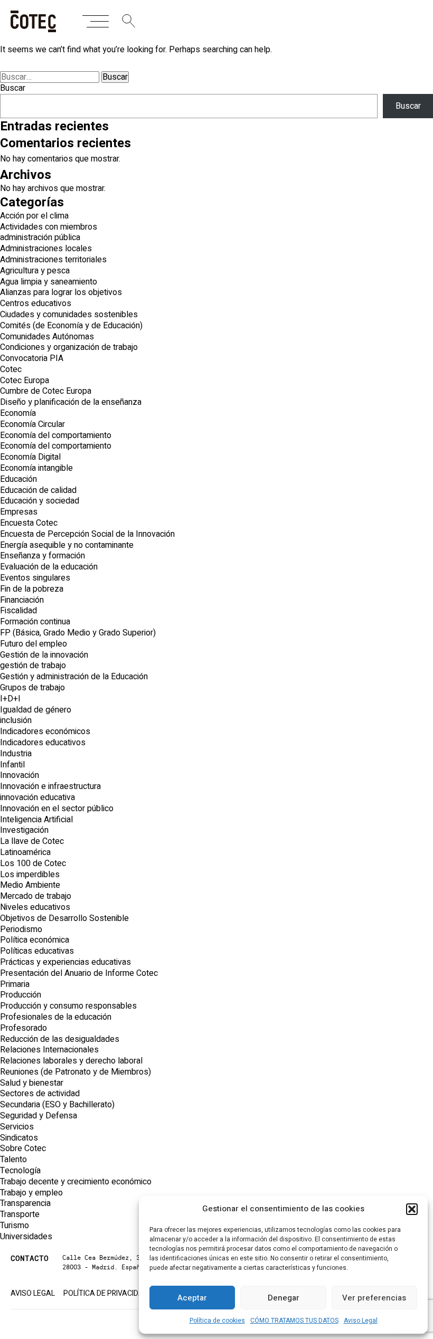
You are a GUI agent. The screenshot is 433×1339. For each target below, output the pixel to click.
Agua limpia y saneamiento (48, 282)
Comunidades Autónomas (47, 336)
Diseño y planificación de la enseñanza (71, 402)
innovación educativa (37, 797)
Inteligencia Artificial (36, 819)
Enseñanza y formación (42, 555)
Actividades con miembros (48, 227)
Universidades (26, 1236)
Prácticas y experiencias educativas (65, 962)
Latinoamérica (25, 852)
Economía (18, 413)
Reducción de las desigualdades (59, 1039)
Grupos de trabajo (32, 687)
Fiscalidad (18, 610)
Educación (18, 479)
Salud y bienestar (31, 1083)
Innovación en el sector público (57, 808)
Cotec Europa (24, 380)
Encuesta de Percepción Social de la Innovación (87, 534)
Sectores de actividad (40, 1093)
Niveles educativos (35, 907)
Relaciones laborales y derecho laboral (71, 1061)
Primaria (15, 984)
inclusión (16, 720)
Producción (20, 995)
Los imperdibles (30, 874)
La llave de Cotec (32, 841)
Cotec (11, 369)
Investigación (24, 830)
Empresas (18, 512)
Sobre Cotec (23, 1148)
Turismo (14, 1225)
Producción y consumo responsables (68, 1006)
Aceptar (192, 1298)
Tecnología (20, 1170)
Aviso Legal (361, 1320)
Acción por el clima (34, 216)
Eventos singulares (35, 578)
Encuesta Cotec (29, 523)
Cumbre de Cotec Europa (45, 391)
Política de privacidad (105, 1293)
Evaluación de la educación (49, 567)
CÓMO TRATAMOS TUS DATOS (294, 1320)
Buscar (12, 88)
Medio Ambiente (30, 885)
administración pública (40, 237)
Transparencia (25, 1203)
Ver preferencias (374, 1298)
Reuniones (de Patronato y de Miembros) (75, 1072)
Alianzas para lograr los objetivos (61, 292)
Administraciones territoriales (53, 259)
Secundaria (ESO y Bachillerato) (57, 1104)
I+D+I (10, 698)
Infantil (12, 764)
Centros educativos (35, 303)
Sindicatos (19, 1138)
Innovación (19, 775)
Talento (13, 1159)
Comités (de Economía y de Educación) (71, 325)
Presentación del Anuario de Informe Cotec (79, 973)
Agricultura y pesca (35, 270)
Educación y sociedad (39, 501)
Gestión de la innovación (44, 655)
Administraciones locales (46, 248)
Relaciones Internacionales (49, 1049)
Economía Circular (32, 424)
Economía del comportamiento (55, 435)
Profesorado (23, 1028)
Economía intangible (36, 468)
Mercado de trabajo (35, 896)
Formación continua (35, 621)
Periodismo (21, 929)
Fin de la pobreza (31, 589)
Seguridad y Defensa (38, 1115)
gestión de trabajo (33, 665)
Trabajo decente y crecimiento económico (76, 1181)
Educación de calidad (38, 490)
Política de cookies (217, 1320)
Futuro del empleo (33, 644)
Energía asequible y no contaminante (67, 545)
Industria (16, 753)
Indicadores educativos (43, 742)
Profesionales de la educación (55, 1017)
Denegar (283, 1298)
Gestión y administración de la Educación (74, 676)
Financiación (22, 600)
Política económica (34, 940)
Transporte (20, 1214)
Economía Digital (30, 457)
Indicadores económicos (45, 731)
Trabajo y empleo (31, 1192)
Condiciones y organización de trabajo (69, 347)
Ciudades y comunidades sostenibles (69, 314)
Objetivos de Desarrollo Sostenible (64, 918)
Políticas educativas (37, 951)
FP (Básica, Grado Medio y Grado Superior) (78, 632)
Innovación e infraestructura (50, 786)
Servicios (17, 1126)
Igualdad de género (35, 710)
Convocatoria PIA (31, 358)
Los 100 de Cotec (33, 863)
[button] (412, 1209)
